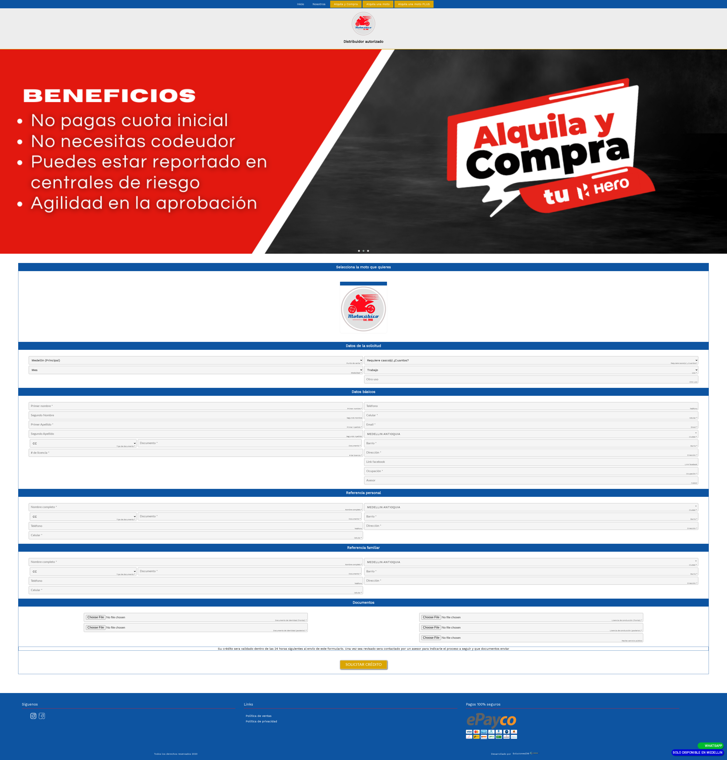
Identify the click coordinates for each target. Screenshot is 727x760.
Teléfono (693, 409)
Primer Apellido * (354, 427)
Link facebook (691, 464)
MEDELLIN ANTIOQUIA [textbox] (383, 434)
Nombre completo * (353, 510)
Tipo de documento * (125, 446)
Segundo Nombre (354, 418)
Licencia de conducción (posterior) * (626, 630)
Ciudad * (693, 437)
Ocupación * (691, 474)
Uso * (694, 373)
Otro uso (693, 382)
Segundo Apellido (354, 436)
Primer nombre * (354, 409)
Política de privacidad (261, 721)
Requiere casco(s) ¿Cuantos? (684, 363)
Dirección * (692, 455)
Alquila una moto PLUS (414, 4)
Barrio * (693, 446)
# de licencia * (355, 455)
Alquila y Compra (346, 4)
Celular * (693, 418)
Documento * (355, 446)
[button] (359, 251)
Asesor (694, 483)
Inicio (300, 4)
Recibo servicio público (632, 641)
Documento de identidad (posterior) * (290, 630)
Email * (694, 427)
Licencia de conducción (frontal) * (627, 620)
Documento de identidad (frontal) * (291, 620)
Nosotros (319, 4)
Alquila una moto (378, 4)
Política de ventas (258, 716)
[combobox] (531, 434)
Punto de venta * (354, 363)
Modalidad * (356, 373)
